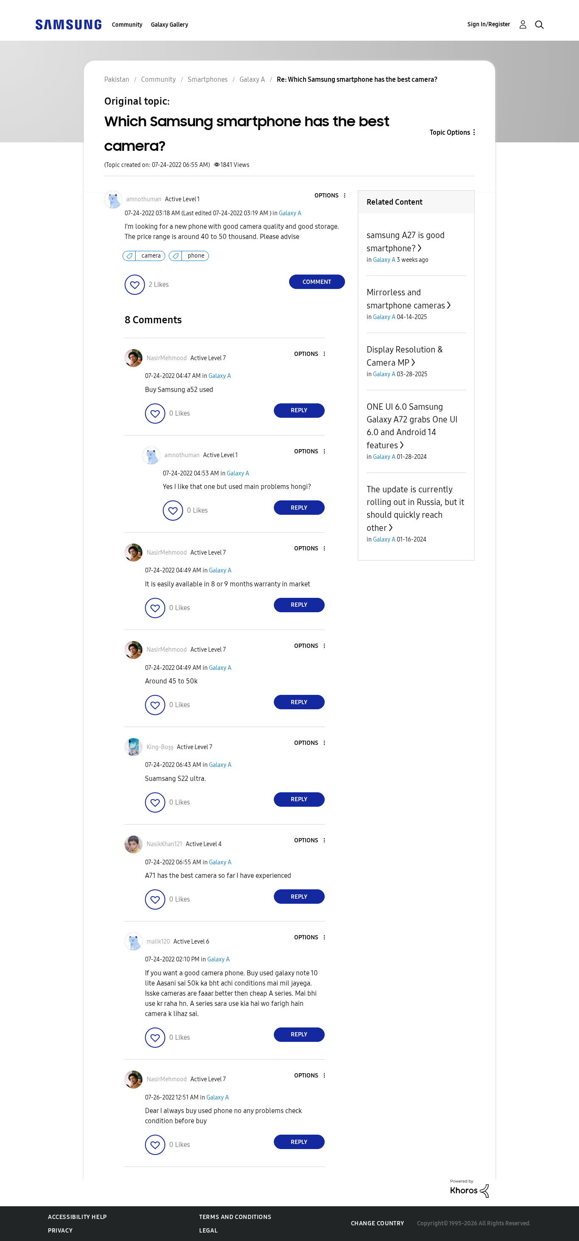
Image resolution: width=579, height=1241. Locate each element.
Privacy (60, 1230)
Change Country (377, 1223)
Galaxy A (290, 213)
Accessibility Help (77, 1217)
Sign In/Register (489, 24)
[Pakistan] (68, 24)
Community (127, 24)
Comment (317, 282)
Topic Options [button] (450, 132)
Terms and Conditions (235, 1217)
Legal (208, 1230)
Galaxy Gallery (169, 24)
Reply (299, 410)
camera (151, 255)
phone (196, 255)
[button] (330, 196)
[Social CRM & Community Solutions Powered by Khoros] (470, 1188)
